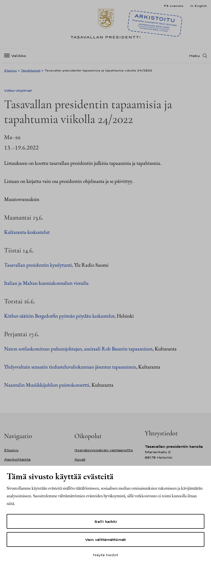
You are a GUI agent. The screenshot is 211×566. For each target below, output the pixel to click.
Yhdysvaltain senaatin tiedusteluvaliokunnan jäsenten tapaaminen (70, 366)
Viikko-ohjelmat (18, 90)
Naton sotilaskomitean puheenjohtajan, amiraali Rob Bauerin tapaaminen (78, 348)
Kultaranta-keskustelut (27, 232)
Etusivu (10, 70)
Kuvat (79, 459)
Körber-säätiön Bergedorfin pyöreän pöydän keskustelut (59, 315)
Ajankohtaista (17, 459)
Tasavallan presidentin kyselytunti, (38, 265)
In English (198, 6)
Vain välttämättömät (105, 539)
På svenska (173, 6)
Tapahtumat (30, 70)
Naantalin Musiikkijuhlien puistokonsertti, (47, 384)
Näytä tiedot (105, 554)
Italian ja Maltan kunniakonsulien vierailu (46, 283)
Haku (194, 55)
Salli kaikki (105, 521)
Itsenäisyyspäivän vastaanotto (103, 450)
